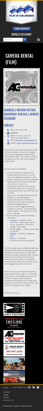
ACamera (13, 220)
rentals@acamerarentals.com (26, 140)
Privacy (6, 397)
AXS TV (12, 238)
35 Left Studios (15, 229)
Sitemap (6, 392)
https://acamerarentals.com (27, 143)
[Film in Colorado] (21, 12)
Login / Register (21, 28)
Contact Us (8, 400)
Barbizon (13, 233)
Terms (6, 395)
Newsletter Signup (21, 34)
